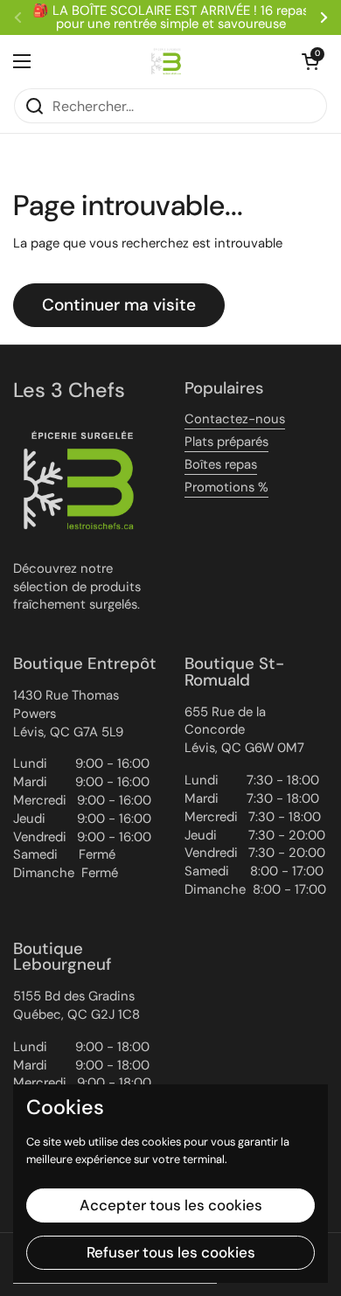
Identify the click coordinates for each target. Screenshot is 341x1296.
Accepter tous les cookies (171, 1205)
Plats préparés (226, 441)
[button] (310, 61)
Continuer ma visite (119, 305)
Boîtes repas (220, 464)
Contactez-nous (234, 419)
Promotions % (226, 487)
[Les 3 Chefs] (166, 61)
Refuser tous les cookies (171, 1252)
